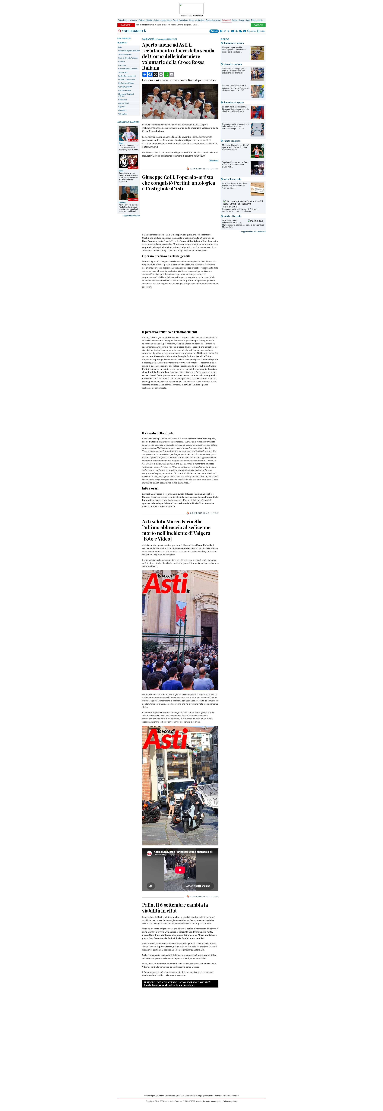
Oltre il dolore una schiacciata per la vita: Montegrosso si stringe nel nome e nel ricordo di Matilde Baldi (243, 223)
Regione (187, 25)
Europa (196, 25)
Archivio (253, 31)
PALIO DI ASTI (126, 25)
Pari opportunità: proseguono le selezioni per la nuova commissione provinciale (235, 126)
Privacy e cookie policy (212, 1101)
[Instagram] (225, 31)
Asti (137, 25)
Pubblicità (208, 1096)
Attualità (149, 20)
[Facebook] (221, 31)
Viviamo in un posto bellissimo (129, 51)
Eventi (175, 20)
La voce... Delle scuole (126, 79)
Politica (142, 20)
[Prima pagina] (119, 31)
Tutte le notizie (257, 20)
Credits (199, 1101)
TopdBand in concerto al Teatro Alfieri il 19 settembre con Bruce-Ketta (235, 164)
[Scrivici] (244, 31)
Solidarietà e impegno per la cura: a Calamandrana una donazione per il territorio (234, 70)
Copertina (121, 107)
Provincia (166, 25)
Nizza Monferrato (147, 25)
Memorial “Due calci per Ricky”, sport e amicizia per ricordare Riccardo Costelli (235, 147)
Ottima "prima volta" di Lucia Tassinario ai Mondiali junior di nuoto (128, 147)
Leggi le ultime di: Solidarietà (253, 232)
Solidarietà (226, 20)
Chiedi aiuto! (122, 99)
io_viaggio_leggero (125, 87)
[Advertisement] (243, 257)
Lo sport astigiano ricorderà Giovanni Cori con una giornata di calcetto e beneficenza (235, 109)
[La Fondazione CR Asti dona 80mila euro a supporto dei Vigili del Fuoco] (257, 195)
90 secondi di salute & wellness (126, 95)
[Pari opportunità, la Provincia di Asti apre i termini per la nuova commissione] (243, 206)
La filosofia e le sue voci (127, 76)
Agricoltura (183, 20)
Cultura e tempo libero (162, 20)
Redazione (170, 1096)
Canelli (158, 25)
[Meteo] (240, 31)
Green (191, 20)
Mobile (262, 31)
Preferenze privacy (230, 1101)
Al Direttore (200, 20)
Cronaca (133, 20)
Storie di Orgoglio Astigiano (128, 58)
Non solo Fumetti (124, 90)
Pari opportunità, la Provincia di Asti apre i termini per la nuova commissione (240, 210)
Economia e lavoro (213, 20)
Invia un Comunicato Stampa (189, 1096)
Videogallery (122, 114)
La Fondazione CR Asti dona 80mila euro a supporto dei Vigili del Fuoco (234, 185)
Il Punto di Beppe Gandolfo (127, 69)
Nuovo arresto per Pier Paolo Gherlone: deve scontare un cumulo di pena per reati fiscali (128, 208)
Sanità (234, 20)
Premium (236, 1096)
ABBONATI (258, 25)
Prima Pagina (123, 20)
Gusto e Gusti (123, 103)
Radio (215, 31)
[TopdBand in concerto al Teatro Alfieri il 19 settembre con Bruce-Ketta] (257, 174)
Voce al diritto (123, 72)
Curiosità (121, 61)
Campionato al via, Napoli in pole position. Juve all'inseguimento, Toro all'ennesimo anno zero (128, 177)
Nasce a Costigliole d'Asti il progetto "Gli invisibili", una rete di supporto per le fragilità (235, 88)
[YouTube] (232, 31)
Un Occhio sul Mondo (126, 83)
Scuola (241, 20)
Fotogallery (122, 110)
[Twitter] (228, 31)
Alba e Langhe (177, 25)
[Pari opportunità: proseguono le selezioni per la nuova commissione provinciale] (257, 135)
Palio (120, 47)
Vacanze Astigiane (125, 54)
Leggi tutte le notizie (131, 216)
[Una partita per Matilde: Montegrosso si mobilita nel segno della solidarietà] (257, 59)
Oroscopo (122, 65)
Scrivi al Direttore (222, 1096)
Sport (248, 20)
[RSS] (236, 31)
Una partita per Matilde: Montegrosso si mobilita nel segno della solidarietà (234, 49)
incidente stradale (180, 548)
